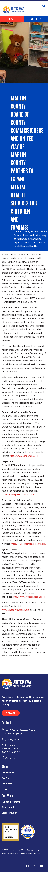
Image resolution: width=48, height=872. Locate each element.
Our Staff (6, 778)
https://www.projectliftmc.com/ (18, 494)
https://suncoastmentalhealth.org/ (28, 543)
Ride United (8, 807)
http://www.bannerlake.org (24, 455)
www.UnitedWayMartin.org (15, 609)
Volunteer (36, 18)
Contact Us (11, 758)
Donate (12, 18)
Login (5, 789)
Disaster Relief (9, 812)
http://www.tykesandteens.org (29, 596)
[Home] (24, 0)
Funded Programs (11, 801)
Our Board (7, 783)
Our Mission (8, 772)
